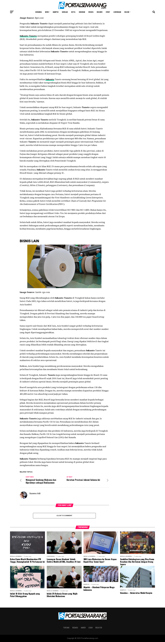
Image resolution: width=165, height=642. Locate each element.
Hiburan (82, 12)
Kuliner (99, 12)
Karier (83, 627)
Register (98, 627)
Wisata (90, 12)
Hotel (73, 12)
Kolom (126, 12)
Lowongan (117, 12)
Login (90, 627)
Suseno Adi (34, 493)
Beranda (38, 12)
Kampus (55, 12)
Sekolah (65, 12)
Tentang (66, 627)
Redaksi (75, 627)
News (47, 12)
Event (108, 12)
